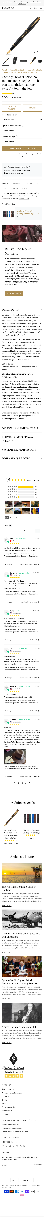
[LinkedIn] (24, 1146)
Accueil (4, 70)
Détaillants (6, 1114)
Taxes (39, 183)
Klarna (25, 189)
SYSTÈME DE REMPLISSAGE (19, 449)
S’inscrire (37, 1165)
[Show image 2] (14, 61)
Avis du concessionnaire (10, 1125)
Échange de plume (10, 189)
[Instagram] (3, 1146)
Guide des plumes (11, 108)
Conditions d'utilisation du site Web (15, 1132)
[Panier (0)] (35, 8)
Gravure (33, 108)
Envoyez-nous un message (13, 173)
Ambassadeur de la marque (12, 1093)
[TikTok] (13, 1146)
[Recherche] (31, 8)
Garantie (6, 183)
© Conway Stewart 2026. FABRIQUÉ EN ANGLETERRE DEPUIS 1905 (21, 1186)
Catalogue (5, 1096)
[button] (35, 564)
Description (10, 309)
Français (25, 1180)
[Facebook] (6, 1146)
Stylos (4, 1103)
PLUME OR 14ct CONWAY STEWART (17, 439)
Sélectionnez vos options (22, 148)
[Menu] (41, 8)
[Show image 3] (23, 61)
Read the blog (14, 293)
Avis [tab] (6, 525)
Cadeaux (30, 183)
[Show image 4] (32, 61)
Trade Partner (7, 1111)
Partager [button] (9, 564)
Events (4, 1100)
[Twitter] (10, 1146)
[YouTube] (20, 1146)
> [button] (29, 783)
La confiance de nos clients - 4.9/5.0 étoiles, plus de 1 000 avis (22, 155)
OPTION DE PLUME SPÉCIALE (20, 428)
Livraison (18, 183)
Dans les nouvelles (8, 1107)
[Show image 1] (5, 61)
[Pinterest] (17, 1146)
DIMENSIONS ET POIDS (16, 458)
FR (13, 1180)
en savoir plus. (24, 198)
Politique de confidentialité (12, 1128)
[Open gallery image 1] (22, 35)
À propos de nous (8, 1089)
